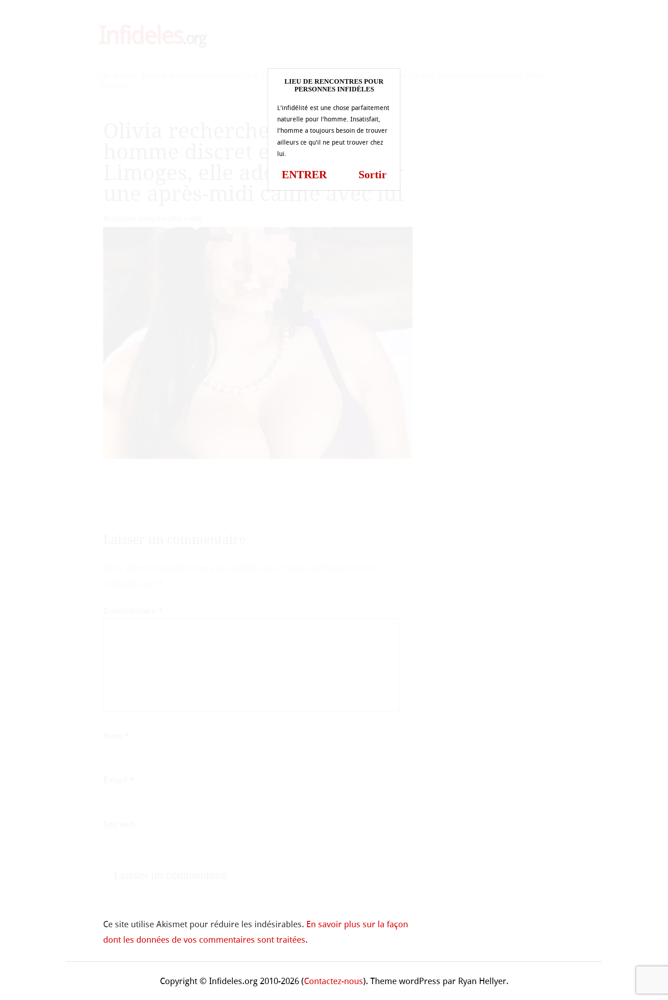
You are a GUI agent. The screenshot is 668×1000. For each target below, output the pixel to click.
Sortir (373, 175)
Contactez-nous (333, 981)
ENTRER (304, 175)
